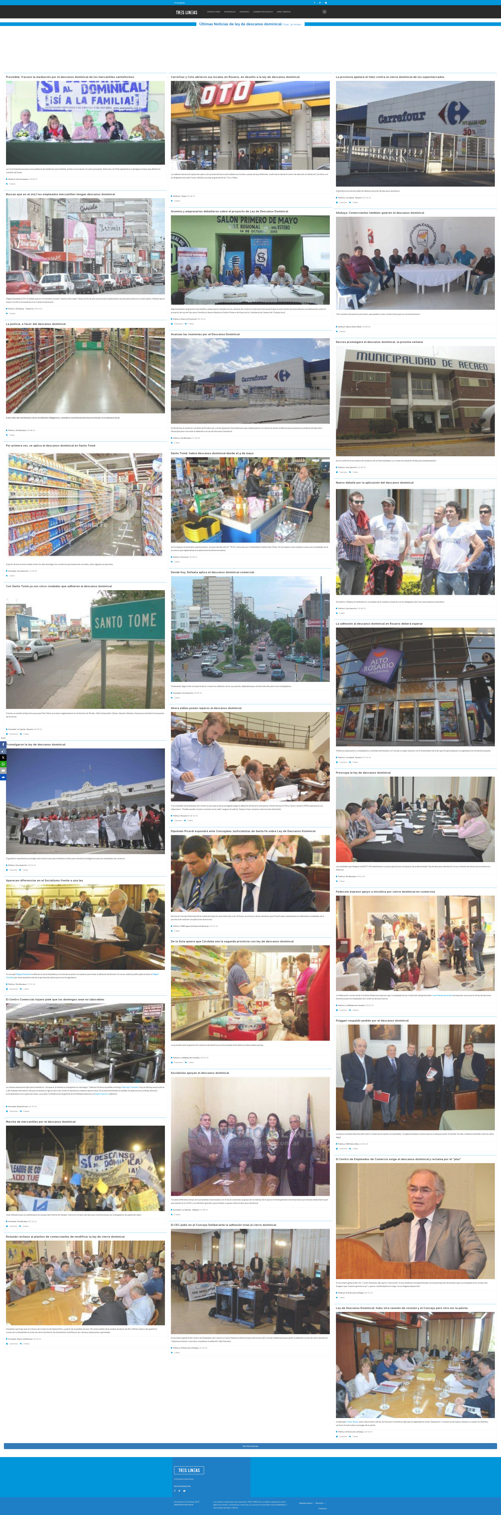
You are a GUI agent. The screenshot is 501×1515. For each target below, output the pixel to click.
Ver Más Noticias (250, 1446)
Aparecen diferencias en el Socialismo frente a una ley (44, 880)
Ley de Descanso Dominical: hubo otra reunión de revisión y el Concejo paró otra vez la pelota (402, 1308)
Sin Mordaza (21, 430)
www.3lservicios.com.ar (183, 1505)
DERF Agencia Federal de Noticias (195, 926)
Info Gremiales (22, 179)
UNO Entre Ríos (352, 1144)
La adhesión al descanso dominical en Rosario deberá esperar (379, 623)
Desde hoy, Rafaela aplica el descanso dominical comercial (212, 572)
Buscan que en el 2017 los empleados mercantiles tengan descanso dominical (60, 194)
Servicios (320, 1503)
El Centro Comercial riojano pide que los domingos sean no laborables (55, 999)
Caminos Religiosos (263, 11)
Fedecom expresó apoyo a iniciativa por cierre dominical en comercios (385, 891)
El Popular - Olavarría (24, 309)
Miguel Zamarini (23, 974)
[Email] (3, 770)
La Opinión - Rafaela (190, 1210)
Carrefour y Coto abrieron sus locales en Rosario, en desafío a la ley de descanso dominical (235, 77)
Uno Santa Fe (351, 467)
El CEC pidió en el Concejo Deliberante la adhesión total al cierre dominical (223, 1225)
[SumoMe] (3, 777)
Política (341, 198)
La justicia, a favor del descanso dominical (36, 324)
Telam (183, 196)
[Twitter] (321, 2)
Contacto (322, 1508)
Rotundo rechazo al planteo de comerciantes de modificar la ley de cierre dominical (65, 1236)
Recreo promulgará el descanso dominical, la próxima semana (379, 342)
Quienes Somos (305, 1503)
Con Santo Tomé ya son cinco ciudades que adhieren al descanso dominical (59, 586)
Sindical (11, 179)
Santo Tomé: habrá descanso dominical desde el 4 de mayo (212, 453)
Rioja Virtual (22, 1106)
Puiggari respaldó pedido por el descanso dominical (372, 1020)
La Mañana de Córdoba (355, 1005)
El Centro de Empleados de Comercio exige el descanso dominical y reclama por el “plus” (398, 1159)
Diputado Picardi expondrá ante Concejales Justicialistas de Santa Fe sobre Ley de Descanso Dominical (243, 831)
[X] (3, 757)
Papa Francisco (102, 1094)
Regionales (230, 11)
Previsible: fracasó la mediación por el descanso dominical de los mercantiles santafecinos (70, 77)
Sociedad (12, 571)
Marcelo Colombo (130, 1087)
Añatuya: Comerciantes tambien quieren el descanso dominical (380, 212)
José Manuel (438, 995)
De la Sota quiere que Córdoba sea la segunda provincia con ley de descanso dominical (232, 941)
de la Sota (448, 995)
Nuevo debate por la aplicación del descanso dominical (375, 482)
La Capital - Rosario (354, 198)
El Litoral (184, 557)
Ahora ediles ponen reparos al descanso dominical (206, 708)
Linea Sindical (284, 11)
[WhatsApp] (3, 764)
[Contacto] (326, 2)
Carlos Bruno (352, 1421)
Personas (244, 11)
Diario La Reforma (24, 1339)
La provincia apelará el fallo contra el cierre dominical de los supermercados (390, 77)
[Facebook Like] (3, 751)
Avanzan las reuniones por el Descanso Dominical (205, 334)
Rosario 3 (185, 816)
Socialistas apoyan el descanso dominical (200, 1073)
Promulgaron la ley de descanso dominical (35, 744)
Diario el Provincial (188, 319)
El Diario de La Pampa (354, 1293)
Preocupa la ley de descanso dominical (363, 772)
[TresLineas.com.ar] (188, 11)
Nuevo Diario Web (353, 327)
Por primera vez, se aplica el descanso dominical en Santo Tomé (51, 445)
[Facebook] (315, 2)
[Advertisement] (250, 48)
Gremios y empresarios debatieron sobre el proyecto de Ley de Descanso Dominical (229, 211)
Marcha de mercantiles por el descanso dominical (41, 1121)
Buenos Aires (213, 11)
